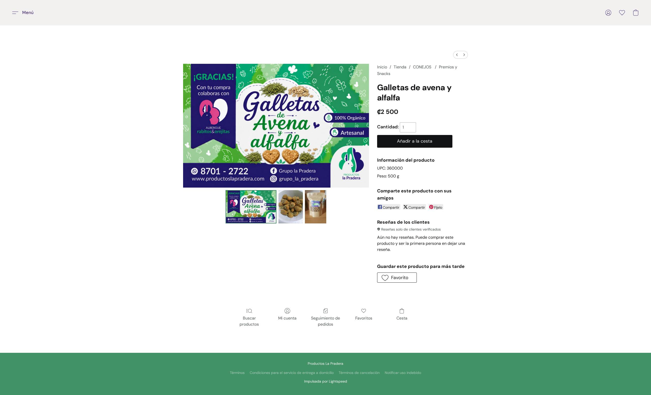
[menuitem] (457, 54)
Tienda (400, 67)
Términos (237, 372)
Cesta (401, 318)
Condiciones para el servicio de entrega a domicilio (292, 372)
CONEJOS (422, 67)
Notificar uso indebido (403, 372)
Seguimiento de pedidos (325, 321)
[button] (24, 13)
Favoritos (363, 318)
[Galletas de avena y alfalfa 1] (290, 206)
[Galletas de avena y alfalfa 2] (315, 206)
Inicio (382, 67)
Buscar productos (249, 321)
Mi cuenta (287, 318)
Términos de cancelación (359, 372)
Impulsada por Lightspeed (325, 381)
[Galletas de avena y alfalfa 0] (251, 206)
